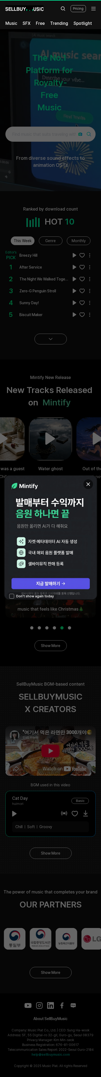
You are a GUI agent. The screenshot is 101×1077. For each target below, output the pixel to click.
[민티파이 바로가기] (50, 538)
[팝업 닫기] (88, 484)
